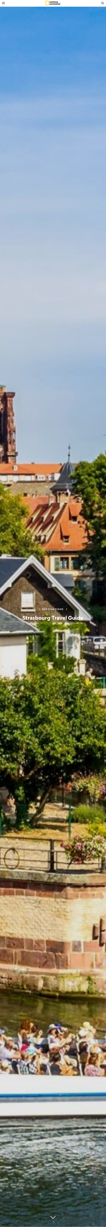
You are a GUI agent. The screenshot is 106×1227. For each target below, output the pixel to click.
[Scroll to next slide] (53, 1217)
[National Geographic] (53, 3)
